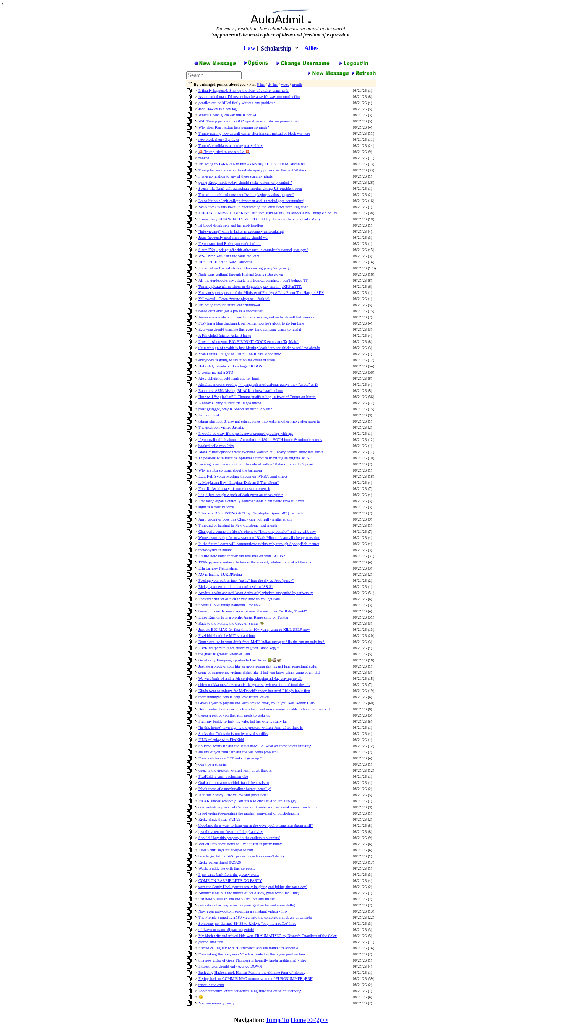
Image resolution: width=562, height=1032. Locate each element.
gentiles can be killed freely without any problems (236, 103)
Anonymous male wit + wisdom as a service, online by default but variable (256, 317)
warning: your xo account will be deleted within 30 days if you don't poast (255, 464)
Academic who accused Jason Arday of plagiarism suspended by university (255, 593)
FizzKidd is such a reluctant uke (223, 776)
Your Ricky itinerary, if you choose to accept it (234, 489)
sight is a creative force (216, 507)
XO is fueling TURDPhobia (220, 574)
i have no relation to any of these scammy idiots (235, 176)
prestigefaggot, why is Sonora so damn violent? (235, 409)
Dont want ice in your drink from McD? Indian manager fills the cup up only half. (261, 642)
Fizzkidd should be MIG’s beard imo (226, 636)
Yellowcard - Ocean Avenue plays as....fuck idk (234, 299)
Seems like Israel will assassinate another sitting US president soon (250, 188)
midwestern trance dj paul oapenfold (226, 929)
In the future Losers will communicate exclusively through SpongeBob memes (258, 544)
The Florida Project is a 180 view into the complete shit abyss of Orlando (255, 917)
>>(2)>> (317, 1020)
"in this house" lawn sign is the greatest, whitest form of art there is (250, 727)
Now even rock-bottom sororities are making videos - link (242, 911)
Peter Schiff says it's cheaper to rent (225, 850)
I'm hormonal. (209, 415)
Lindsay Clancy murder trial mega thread (229, 403)
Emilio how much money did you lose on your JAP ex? (241, 556)
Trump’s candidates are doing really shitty (230, 146)
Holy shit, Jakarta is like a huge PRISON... (232, 366)
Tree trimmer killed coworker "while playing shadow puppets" (246, 195)
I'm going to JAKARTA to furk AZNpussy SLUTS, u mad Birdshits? (251, 164)
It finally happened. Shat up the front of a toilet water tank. (243, 90)
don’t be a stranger (212, 764)
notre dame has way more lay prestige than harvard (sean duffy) (246, 905)
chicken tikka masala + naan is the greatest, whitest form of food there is (254, 685)
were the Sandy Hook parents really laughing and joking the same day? (252, 887)
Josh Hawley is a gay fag (217, 109)
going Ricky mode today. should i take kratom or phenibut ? (245, 182)
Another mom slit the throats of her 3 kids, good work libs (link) (248, 893)
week (285, 84)
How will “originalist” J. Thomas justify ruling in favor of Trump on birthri (257, 397)
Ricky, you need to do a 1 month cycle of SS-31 (235, 587)
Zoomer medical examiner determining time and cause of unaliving (249, 991)
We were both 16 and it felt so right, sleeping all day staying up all (250, 678)
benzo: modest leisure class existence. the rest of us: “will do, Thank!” (252, 611)
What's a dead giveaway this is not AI (227, 115)
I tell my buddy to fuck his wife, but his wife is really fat (242, 721)
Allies (311, 48)
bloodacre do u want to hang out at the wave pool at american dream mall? (255, 825)
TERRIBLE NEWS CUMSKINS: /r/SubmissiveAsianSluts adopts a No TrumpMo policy (267, 213)
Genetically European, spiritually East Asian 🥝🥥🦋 (239, 660)
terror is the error (211, 985)
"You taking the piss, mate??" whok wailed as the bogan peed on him (251, 954)
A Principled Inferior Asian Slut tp (224, 335)
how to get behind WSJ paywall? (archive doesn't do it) (241, 856)
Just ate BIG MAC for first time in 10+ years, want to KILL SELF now (254, 629)
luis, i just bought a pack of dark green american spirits (240, 495)
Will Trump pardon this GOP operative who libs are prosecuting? (248, 121)
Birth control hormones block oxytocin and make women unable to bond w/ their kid (264, 709)
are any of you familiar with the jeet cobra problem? (238, 752)
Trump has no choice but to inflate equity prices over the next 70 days (252, 170)
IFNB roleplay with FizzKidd (221, 740)
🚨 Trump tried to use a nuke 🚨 (224, 152)
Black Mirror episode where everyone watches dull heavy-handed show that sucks (260, 452)
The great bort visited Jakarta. (221, 427)
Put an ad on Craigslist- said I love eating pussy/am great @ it (246, 268)
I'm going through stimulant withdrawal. (229, 305)
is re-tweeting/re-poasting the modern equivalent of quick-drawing (248, 813)
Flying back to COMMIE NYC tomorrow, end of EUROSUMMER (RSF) (255, 978)
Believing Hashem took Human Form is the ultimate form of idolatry (251, 972)
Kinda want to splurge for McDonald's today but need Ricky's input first (254, 691)
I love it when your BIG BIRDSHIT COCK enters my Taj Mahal (248, 342)
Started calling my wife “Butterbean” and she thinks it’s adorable (248, 948)
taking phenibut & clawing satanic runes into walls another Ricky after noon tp (259, 421)
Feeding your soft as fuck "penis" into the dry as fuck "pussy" (246, 580)
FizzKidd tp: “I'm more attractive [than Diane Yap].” (238, 648)
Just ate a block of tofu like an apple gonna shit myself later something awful (257, 666)
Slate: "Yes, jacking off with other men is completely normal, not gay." (253, 250)
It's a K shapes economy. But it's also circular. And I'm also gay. (247, 801)
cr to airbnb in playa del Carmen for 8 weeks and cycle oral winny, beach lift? (257, 807)
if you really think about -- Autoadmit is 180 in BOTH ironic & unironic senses (260, 440)
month (297, 84)
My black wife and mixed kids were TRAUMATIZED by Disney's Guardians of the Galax (267, 936)
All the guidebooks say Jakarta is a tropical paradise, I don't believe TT (253, 280)
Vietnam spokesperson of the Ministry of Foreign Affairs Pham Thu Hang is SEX (261, 293)
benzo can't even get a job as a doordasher (230, 311)
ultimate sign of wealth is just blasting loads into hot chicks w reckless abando (259, 348)
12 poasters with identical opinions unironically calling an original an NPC (256, 458)
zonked (203, 158)
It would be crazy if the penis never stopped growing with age (245, 433)
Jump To (277, 1020)
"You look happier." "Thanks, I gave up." (230, 758)
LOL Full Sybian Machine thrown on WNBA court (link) (242, 476)
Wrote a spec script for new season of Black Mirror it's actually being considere (259, 538)
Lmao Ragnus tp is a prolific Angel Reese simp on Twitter (243, 617)
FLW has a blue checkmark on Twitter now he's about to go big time (251, 323)
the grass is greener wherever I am (224, 654)
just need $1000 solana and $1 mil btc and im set (236, 899)
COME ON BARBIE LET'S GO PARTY (230, 881)
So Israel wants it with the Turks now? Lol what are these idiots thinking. (255, 746)
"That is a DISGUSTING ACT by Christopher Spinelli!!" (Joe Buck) (251, 513)
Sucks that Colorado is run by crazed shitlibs (233, 734)
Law (249, 48)
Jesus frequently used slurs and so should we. (233, 237)
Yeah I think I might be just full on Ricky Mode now (239, 354)
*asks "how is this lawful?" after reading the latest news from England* (253, 207)
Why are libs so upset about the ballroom (230, 470)
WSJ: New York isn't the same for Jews (228, 256)
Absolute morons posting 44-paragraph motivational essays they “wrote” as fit (258, 384)
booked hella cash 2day (216, 446)
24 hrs (273, 84)
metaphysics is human (215, 550)
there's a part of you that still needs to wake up (234, 715)
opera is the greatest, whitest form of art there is (235, 770)
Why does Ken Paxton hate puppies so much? (233, 127)
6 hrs (261, 84)
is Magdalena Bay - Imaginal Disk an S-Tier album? (238, 482)
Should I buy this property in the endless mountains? (239, 838)
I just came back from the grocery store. (228, 874)
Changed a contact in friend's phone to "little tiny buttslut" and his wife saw (257, 531)
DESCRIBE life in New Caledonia (225, 262)
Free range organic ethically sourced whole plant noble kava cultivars (251, 501)
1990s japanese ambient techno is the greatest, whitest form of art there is (254, 562)
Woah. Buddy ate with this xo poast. (226, 868)
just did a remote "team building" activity (230, 832)
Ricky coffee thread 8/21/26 (219, 862)
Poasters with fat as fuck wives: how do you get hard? (239, 599)
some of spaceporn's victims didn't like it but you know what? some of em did (259, 672)
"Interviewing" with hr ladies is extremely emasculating (241, 231)
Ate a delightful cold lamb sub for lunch (229, 378)
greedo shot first (210, 942)
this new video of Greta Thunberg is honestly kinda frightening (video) (252, 960)
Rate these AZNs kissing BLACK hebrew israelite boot (240, 391)
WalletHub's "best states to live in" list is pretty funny (240, 844)
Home (298, 1020)
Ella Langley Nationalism (218, 568)
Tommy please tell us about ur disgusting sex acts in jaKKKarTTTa (250, 286)
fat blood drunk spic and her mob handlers (230, 225)
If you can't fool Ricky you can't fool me (229, 244)
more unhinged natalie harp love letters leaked (233, 697)
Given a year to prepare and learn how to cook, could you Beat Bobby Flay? (256, 703)
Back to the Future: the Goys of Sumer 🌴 (231, 623)
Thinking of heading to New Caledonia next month (237, 525)
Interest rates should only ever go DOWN (230, 966)
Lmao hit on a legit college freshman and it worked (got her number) (251, 201)
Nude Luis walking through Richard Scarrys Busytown (240, 274)
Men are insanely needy (216, 1003)
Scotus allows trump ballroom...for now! (230, 605)
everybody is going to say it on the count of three (236, 360)
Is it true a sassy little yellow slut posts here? (233, 795)
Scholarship (277, 48)
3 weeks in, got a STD (215, 372)
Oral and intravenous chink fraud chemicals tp (233, 783)
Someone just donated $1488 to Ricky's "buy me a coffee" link (247, 923)
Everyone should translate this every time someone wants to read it (249, 329)
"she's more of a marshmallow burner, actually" (234, 789)
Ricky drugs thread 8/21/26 (219, 819)
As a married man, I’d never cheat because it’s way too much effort (249, 97)
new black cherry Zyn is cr (218, 139)
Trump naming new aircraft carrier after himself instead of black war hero (254, 133)
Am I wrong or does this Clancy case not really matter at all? (245, 519)
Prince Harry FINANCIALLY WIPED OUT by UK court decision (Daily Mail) (259, 219)
